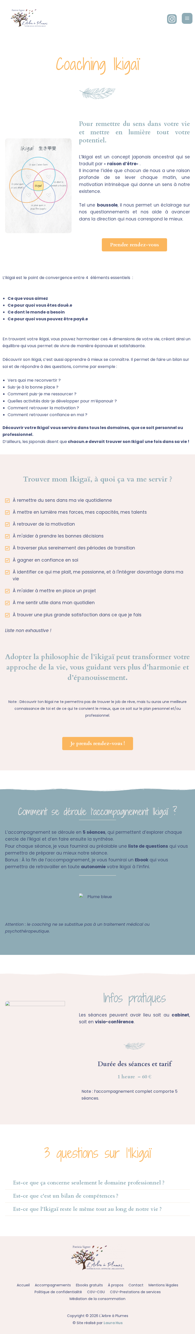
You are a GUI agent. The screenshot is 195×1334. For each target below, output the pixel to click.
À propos (115, 1285)
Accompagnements (53, 1285)
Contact (135, 1285)
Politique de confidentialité (58, 1291)
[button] (97, 1183)
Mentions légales (163, 1285)
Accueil (23, 1285)
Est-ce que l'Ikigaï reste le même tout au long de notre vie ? (87, 1209)
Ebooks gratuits (89, 1285)
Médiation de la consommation (97, 1298)
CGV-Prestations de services (135, 1291)
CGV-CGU (96, 1291)
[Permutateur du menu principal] (187, 18)
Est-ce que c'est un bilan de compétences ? (65, 1196)
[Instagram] (172, 19)
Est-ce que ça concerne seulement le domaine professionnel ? (89, 1183)
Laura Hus (113, 1322)
